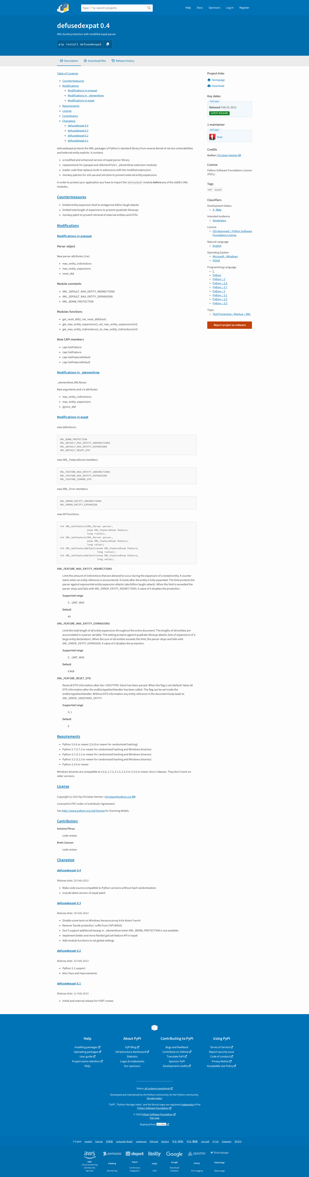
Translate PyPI (175, 1057)
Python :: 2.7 (220, 287)
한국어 (238, 1141)
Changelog (68, 121)
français (99, 1141)
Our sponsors (132, 1066)
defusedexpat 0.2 (78, 136)
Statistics (132, 1057)
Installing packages (86, 1047)
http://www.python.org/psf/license (83, 811)
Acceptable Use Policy (220, 1066)
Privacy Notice (220, 1061)
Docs (200, 8)
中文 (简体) (177, 1141)
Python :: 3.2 (220, 299)
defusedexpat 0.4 (78, 126)
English (217, 246)
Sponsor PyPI (177, 1061)
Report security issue (221, 1052)
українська (141, 1141)
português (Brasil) (124, 1141)
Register (244, 8)
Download (218, 86)
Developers (219, 220)
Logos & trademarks (132, 1061)
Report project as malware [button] (230, 325)
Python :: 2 (219, 279)
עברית (215, 1141)
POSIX (216, 261)
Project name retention (86, 1061)
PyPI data (214, 101)
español (88, 1141)
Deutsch (165, 1141)
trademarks (187, 1104)
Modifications (70, 86)
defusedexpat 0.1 (78, 141)
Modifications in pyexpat (82, 91)
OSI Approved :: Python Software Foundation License (232, 233)
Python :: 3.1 (220, 295)
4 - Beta (217, 210)
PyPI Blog (130, 1047)
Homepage (218, 80)
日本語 (109, 1141)
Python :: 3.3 (220, 303)
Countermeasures (73, 81)
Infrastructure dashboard (130, 1052)
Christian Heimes (227, 155)
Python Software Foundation (152, 1108)
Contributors (70, 116)
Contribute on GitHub (175, 1052)
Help (188, 8)
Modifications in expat (81, 101)
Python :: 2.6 (220, 283)
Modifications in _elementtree (86, 96)
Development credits (175, 1066)
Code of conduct (220, 1057)
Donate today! (154, 1098)
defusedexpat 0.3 (78, 131)
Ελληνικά (154, 1141)
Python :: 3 (219, 291)
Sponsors (214, 8)
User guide (86, 1057)
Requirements (70, 106)
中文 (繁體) (192, 1141)
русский (205, 1141)
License (67, 111)
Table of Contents (67, 74)
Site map (154, 1118)
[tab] (69, 61)
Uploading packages (86, 1052)
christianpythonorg (118, 797)
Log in (230, 8)
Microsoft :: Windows (225, 256)
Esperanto (226, 1141)
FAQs (87, 1066)
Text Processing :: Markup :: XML (232, 314)
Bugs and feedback (177, 1047)
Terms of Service (220, 1047)
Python (217, 275)
